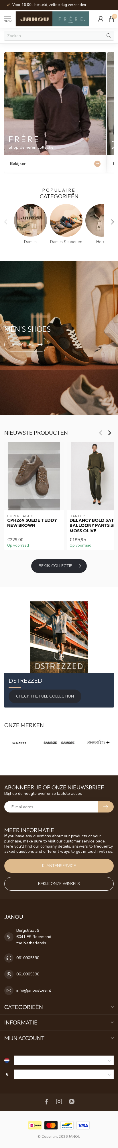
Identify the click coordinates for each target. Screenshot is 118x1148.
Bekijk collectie (55, 566)
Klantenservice (59, 865)
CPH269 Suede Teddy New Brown (32, 523)
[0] (111, 19)
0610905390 (27, 958)
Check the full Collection (45, 696)
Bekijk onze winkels (59, 883)
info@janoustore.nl (33, 990)
